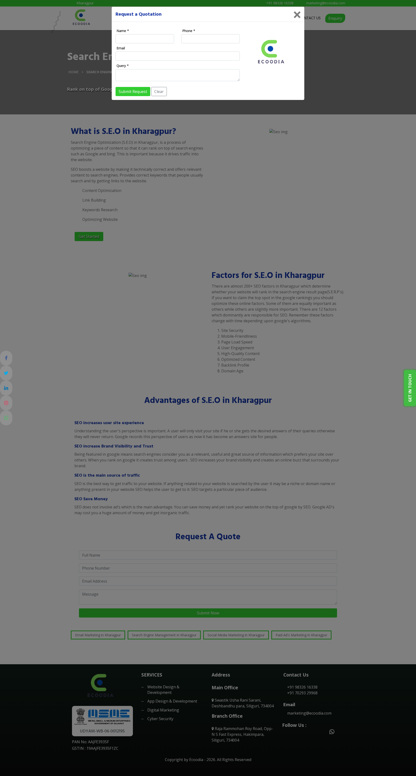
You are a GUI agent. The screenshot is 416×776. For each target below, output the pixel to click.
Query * (123, 65)
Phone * (188, 30)
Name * (123, 30)
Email (121, 48)
